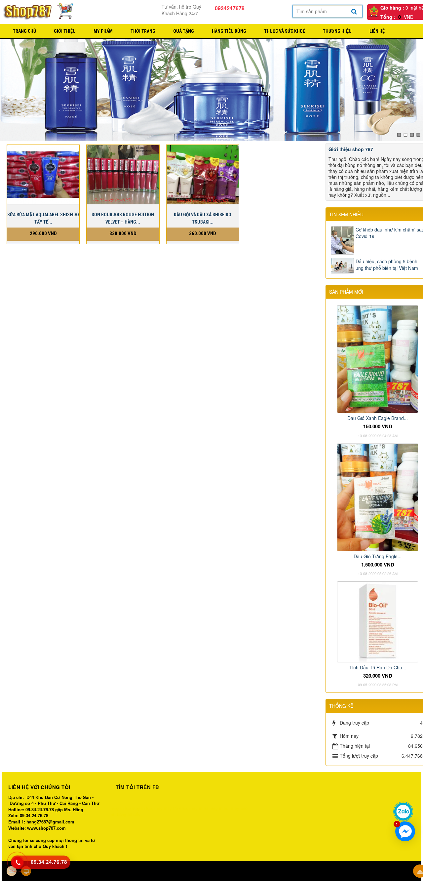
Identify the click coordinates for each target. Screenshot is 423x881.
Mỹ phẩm (103, 31)
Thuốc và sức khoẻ (284, 31)
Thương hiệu (337, 31)
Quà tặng (183, 31)
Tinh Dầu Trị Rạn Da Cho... (377, 667)
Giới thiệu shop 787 (350, 149)
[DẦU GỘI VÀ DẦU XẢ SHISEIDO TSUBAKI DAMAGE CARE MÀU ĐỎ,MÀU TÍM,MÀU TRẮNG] (203, 174)
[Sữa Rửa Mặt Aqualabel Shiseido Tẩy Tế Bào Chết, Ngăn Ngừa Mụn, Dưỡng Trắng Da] (43, 174)
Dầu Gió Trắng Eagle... (378, 556)
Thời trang (143, 31)
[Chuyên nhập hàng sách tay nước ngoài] (38, 11)
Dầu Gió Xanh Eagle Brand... (377, 418)
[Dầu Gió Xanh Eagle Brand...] (377, 358)
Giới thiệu (65, 31)
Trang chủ (24, 31)
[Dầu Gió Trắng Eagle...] (377, 496)
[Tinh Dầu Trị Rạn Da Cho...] (377, 621)
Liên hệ (377, 31)
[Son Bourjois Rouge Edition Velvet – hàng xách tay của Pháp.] (123, 174)
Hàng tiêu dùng (229, 31)
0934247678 (230, 8)
